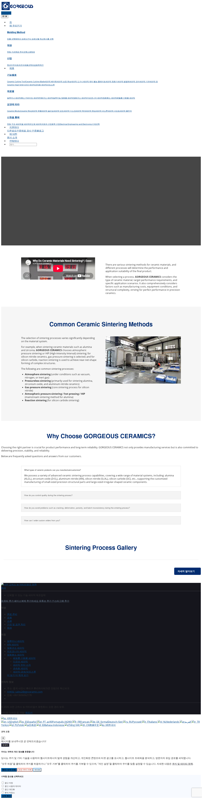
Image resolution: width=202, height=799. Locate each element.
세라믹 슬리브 (48, 111)
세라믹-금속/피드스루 (24, 671)
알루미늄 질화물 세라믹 (63, 98)
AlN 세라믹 (13, 644)
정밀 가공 (11, 52)
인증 (19, 130)
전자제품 (24, 65)
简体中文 (94, 725)
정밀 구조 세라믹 (14, 124)
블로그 (40, 130)
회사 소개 (12, 137)
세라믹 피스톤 (102, 111)
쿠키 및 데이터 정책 (182, 763)
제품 (11, 68)
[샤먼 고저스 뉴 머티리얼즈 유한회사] (19, 588)
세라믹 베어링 (51, 81)
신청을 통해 (13, 117)
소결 (29, 52)
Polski (21, 725)
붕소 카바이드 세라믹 (30, 98)
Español (32, 721)
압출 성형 (11, 39)
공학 (30, 65)
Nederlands (173, 721)
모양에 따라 (13, 104)
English (14, 721)
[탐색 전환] (4, 16)
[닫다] (3, 738)
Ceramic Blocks (13, 111)
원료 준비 (19, 52)
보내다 (5, 745)
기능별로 (12, 74)
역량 (9, 45)
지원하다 (14, 127)
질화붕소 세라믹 (110, 98)
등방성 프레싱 (21, 39)
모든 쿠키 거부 (25, 770)
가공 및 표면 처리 (16, 624)
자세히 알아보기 (186, 571)
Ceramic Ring (26, 111)
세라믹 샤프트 (114, 111)
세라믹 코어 (135, 81)
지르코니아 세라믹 (95, 98)
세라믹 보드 (59, 111)
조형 (25, 52)
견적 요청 (6, 13)
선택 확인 (6, 796)
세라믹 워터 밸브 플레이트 (94, 81)
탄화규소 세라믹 (46, 98)
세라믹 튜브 (91, 111)
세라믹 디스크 (70, 111)
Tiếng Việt (74, 725)
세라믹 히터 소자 (22, 665)
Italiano (153, 721)
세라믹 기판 (145, 81)
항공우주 (11, 65)
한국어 (13, 718)
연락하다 (14, 140)
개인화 (37, 770)
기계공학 (96, 124)
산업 (9, 58)
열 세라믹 (25, 124)
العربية (188, 721)
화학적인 (40, 65)
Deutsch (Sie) (115, 721)
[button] (17, 675)
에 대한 (13, 134)
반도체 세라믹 (36, 124)
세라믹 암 (154, 81)
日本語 (33, 725)
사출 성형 (49, 39)
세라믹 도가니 (77, 81)
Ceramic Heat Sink (15, 84)
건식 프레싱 (32, 39)
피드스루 (51, 84)
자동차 (18, 65)
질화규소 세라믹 (80, 98)
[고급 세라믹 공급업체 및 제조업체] (17, 9)
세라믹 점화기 (112, 81)
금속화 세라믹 (41, 84)
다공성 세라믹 (29, 84)
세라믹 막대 (81, 111)
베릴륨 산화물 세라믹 (126, 98)
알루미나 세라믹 (14, 98)
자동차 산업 (47, 124)
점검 (33, 52)
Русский (137, 721)
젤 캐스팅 (41, 39)
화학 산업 (56, 124)
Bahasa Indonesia (54, 725)
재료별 (10, 91)
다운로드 (12, 130)
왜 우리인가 (15, 25)
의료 (34, 65)
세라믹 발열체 (124, 81)
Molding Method (16, 32)
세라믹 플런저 (126, 111)
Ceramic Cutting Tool (16, 81)
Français (85, 721)
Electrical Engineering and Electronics (76, 124)
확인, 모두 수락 (9, 770)
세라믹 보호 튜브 (64, 81)
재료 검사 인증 (29, 130)
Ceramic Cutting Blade (35, 81)
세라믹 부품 (37, 111)
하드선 (29, 712)
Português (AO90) (62, 721)
